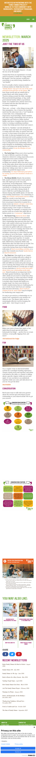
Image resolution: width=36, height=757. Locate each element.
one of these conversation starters (17, 196)
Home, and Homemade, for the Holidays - (14, 696)
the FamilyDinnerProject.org (8, 26)
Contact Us (22, 723)
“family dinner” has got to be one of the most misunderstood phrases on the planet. (17, 89)
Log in (28, 19)
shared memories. (10, 253)
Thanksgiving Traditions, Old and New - (13, 702)
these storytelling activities (20, 249)
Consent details (5, 744)
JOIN (33, 19)
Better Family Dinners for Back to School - (16, 665)
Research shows (21, 216)
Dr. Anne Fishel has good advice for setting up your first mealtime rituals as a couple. (17, 173)
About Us (4, 723)
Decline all (18, 752)
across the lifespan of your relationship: (16, 149)
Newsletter (11, 37)
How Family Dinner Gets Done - (15, 684)
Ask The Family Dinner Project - (15, 688)
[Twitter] (12, 654)
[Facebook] (5, 654)
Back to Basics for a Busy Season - (15, 677)
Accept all (18, 748)
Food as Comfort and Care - (14, 706)
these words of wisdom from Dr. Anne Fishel (15, 289)
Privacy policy (19, 744)
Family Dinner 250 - (10, 670)
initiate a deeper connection (23, 204)
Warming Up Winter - (12, 692)
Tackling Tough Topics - (12, 681)
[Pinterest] (19, 654)
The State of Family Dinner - (15, 710)
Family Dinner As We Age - (13, 673)
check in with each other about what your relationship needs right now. (17, 270)
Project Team (5, 725)
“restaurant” (19, 213)
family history (28, 251)
